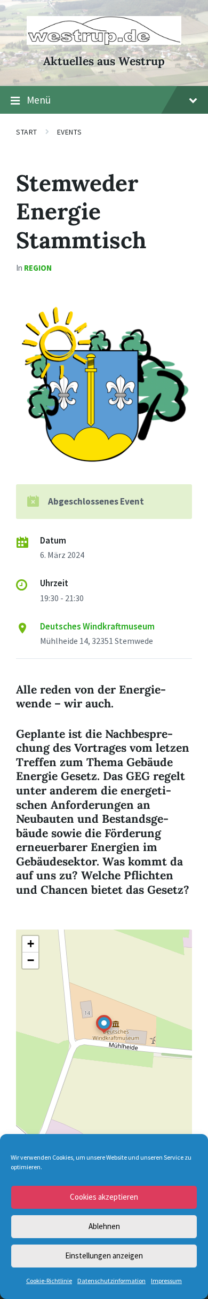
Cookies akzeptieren (104, 1197)
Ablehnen (104, 1226)
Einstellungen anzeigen (104, 1255)
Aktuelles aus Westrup (104, 61)
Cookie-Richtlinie (49, 1281)
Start (26, 132)
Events (69, 132)
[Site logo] (104, 42)
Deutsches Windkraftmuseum (97, 626)
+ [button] (30, 943)
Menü (39, 99)
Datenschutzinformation (111, 1281)
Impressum (166, 1281)
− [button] (30, 960)
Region (38, 268)
